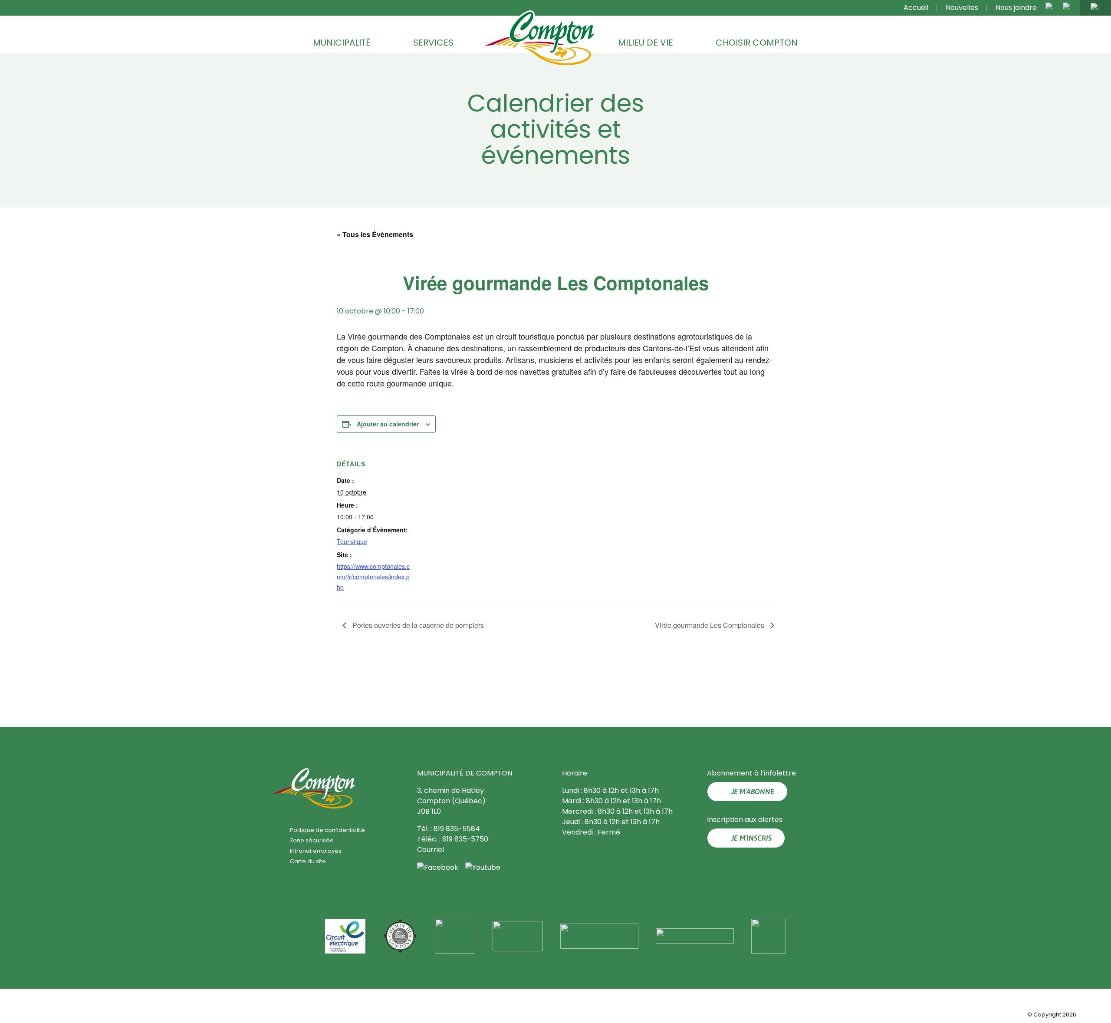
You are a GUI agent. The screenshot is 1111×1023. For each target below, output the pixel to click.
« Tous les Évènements (375, 234)
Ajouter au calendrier (388, 423)
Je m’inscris (751, 838)
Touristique (352, 541)
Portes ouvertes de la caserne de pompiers (417, 625)
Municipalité (342, 42)
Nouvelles (962, 8)
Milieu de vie (645, 42)
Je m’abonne (752, 791)
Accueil (916, 8)
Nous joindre (1016, 8)
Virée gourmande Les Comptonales (710, 625)
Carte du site (308, 861)
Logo (539, 38)
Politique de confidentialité (327, 830)
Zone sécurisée (312, 840)
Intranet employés (316, 851)
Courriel (430, 850)
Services (433, 42)
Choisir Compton (757, 42)
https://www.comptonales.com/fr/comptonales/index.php (373, 576)
